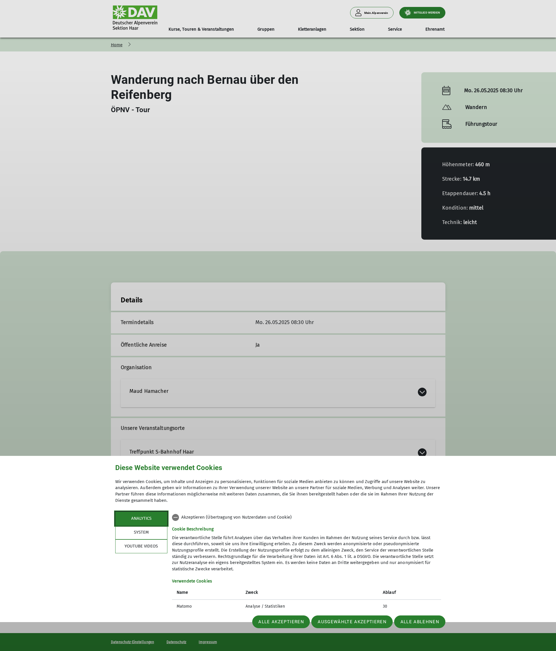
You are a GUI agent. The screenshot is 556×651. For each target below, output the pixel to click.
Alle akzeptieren (281, 621)
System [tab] (141, 532)
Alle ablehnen (419, 621)
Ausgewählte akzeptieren (352, 621)
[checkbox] (306, 517)
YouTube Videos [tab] (141, 546)
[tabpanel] (306, 562)
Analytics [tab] (141, 518)
